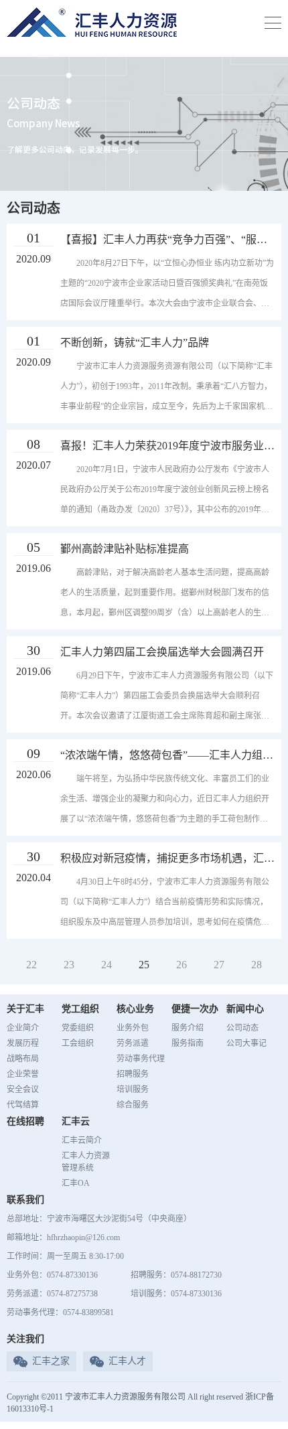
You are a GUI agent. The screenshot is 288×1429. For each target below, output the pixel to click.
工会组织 (78, 1043)
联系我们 (25, 1200)
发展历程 (23, 1043)
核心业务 (135, 1009)
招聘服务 (133, 1074)
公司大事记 (246, 1043)
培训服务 (133, 1089)
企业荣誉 (23, 1074)
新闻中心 (245, 1009)
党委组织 (78, 1028)
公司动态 (242, 1028)
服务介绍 (187, 1028)
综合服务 (133, 1105)
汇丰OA (76, 1183)
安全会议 (23, 1089)
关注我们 (25, 1339)
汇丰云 (76, 1121)
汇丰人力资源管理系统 (86, 1162)
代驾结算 (23, 1105)
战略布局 (23, 1058)
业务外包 (133, 1028)
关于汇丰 (25, 1009)
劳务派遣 (133, 1043)
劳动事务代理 (141, 1058)
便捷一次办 (194, 1009)
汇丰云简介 (82, 1140)
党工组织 (80, 1009)
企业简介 (23, 1028)
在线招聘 (25, 1121)
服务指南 (187, 1043)
